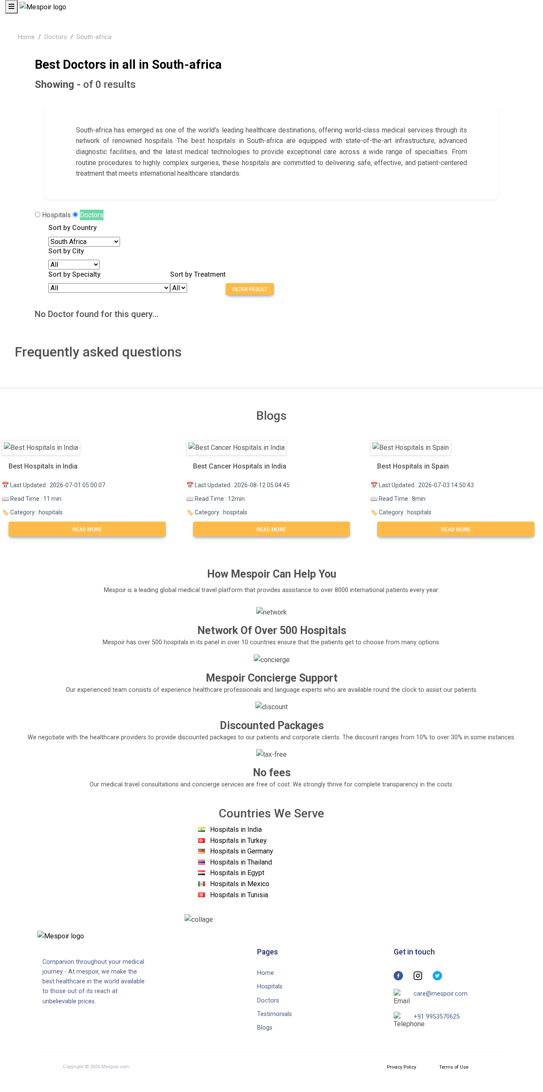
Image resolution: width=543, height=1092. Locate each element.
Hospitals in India (236, 829)
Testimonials (274, 1014)
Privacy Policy (401, 1067)
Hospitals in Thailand (241, 862)
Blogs (264, 1027)
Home (26, 37)
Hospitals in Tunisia (239, 895)
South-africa (94, 37)
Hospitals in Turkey (238, 841)
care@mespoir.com (440, 993)
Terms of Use (453, 1067)
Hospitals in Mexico (239, 884)
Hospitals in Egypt (237, 873)
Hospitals (56, 215)
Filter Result (249, 289)
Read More (87, 530)
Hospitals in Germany (241, 851)
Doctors (55, 37)
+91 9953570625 (437, 1016)
